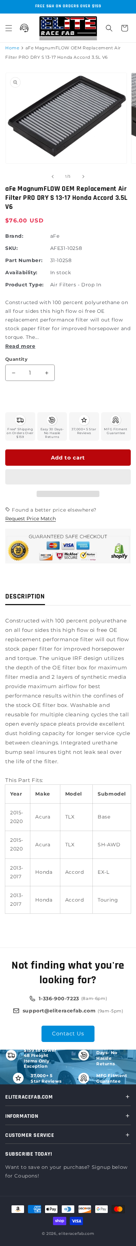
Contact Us (68, 1033)
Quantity (16, 359)
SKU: (11, 248)
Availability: (21, 272)
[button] (68, 477)
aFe (55, 236)
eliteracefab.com (76, 1233)
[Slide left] (52, 176)
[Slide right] (83, 176)
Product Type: (24, 285)
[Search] (109, 28)
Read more (20, 346)
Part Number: (24, 260)
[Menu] (8, 28)
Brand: (14, 236)
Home (12, 47)
